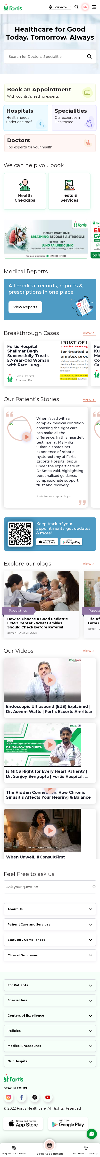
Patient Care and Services (29, 924)
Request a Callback (14, 1153)
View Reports (25, 307)
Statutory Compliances (26, 940)
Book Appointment (49, 1153)
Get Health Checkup (85, 1153)
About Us (15, 909)
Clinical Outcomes (23, 955)
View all (89, 333)
